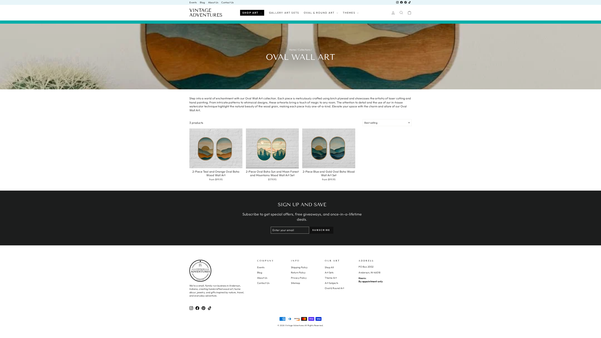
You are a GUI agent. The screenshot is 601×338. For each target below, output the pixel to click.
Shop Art (250, 12)
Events (193, 2)
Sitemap (295, 283)
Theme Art (331, 277)
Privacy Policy (299, 277)
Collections (304, 49)
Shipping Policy (299, 267)
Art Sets (329, 272)
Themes (349, 12)
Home (292, 49)
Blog (202, 2)
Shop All (329, 267)
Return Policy (298, 272)
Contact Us (227, 2)
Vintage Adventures (205, 12)
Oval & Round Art (320, 12)
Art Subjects (331, 283)
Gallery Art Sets (284, 12)
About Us (213, 2)
